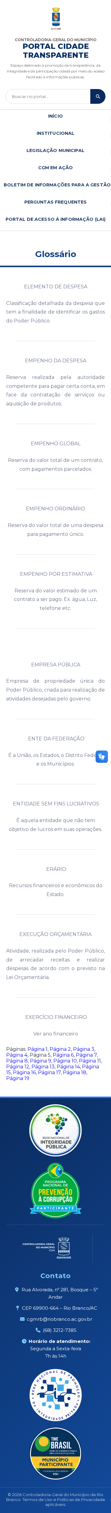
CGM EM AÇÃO (55, 167)
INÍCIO (55, 116)
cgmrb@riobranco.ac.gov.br (59, 1319)
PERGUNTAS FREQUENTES (55, 202)
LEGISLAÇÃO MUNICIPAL (55, 150)
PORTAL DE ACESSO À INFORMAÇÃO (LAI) (56, 219)
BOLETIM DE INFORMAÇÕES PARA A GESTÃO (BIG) (57, 185)
